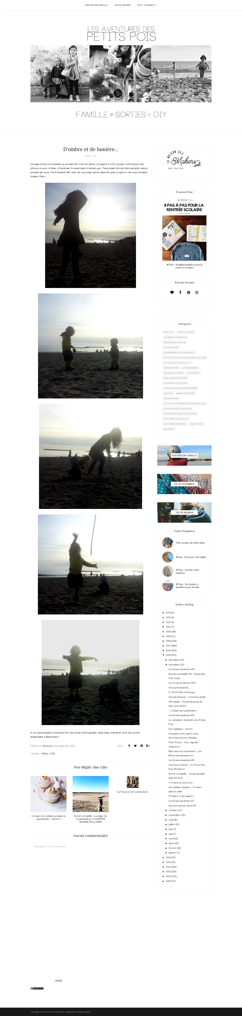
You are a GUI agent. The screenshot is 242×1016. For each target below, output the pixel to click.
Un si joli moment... (179, 687)
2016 (168, 650)
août (171, 819)
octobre (173, 810)
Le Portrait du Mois (175, 383)
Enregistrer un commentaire (50, 846)
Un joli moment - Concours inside (187, 696)
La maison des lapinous (178, 408)
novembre (174, 664)
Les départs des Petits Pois (180, 414)
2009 (168, 881)
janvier (172, 852)
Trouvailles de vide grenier (180, 388)
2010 (168, 876)
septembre (175, 814)
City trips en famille (176, 419)
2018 (168, 640)
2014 (168, 857)
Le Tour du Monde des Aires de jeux (185, 403)
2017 (168, 645)
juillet (172, 824)
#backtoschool (185, 393)
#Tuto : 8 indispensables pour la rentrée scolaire (184, 266)
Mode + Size (196, 424)
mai (171, 833)
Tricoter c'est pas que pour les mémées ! (188, 358)
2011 (168, 871)
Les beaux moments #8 (181, 760)
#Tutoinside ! (171, 347)
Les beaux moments (175, 337)
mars (171, 843)
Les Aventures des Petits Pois (52, 1012)
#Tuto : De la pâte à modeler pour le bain (187, 586)
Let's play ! (193, 373)
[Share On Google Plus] (147, 745)
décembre (174, 659)
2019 (168, 636)
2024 (168, 612)
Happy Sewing (186, 332)
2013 (168, 862)
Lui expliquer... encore (181, 728)
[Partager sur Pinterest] (141, 745)
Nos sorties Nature (175, 378)
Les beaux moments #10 (182, 682)
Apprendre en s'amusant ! (179, 352)
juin (171, 829)
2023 (168, 617)
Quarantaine (171, 398)
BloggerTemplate (83, 1012)
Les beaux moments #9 (181, 715)
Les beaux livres (174, 373)
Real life (48, 753)
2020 (168, 631)
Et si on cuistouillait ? (177, 363)
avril (171, 838)
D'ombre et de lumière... (182, 796)
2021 (168, 626)
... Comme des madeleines (182, 710)
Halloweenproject (175, 424)
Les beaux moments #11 (182, 669)
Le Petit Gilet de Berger (182, 692)
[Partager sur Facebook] (129, 745)
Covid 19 (168, 393)
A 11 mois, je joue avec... (181, 782)
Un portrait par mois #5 (182, 805)
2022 (168, 622)
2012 (168, 866)
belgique (169, 429)
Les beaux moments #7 (181, 800)
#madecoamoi (171, 368)
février (172, 848)
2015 (168, 655)
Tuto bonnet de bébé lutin (190, 542)
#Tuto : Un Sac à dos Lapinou (187, 571)
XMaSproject (190, 368)
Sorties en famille (175, 342)
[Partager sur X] (135, 745)
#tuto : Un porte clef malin (191, 557)
